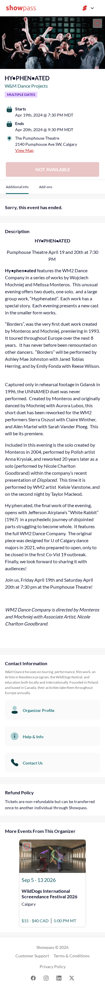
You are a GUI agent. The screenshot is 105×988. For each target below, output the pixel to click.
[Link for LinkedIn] (59, 977)
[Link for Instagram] (46, 977)
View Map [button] (24, 150)
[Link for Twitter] (72, 977)
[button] (17, 189)
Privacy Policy (53, 966)
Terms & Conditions (72, 955)
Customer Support (32, 955)
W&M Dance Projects (26, 86)
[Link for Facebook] (33, 977)
